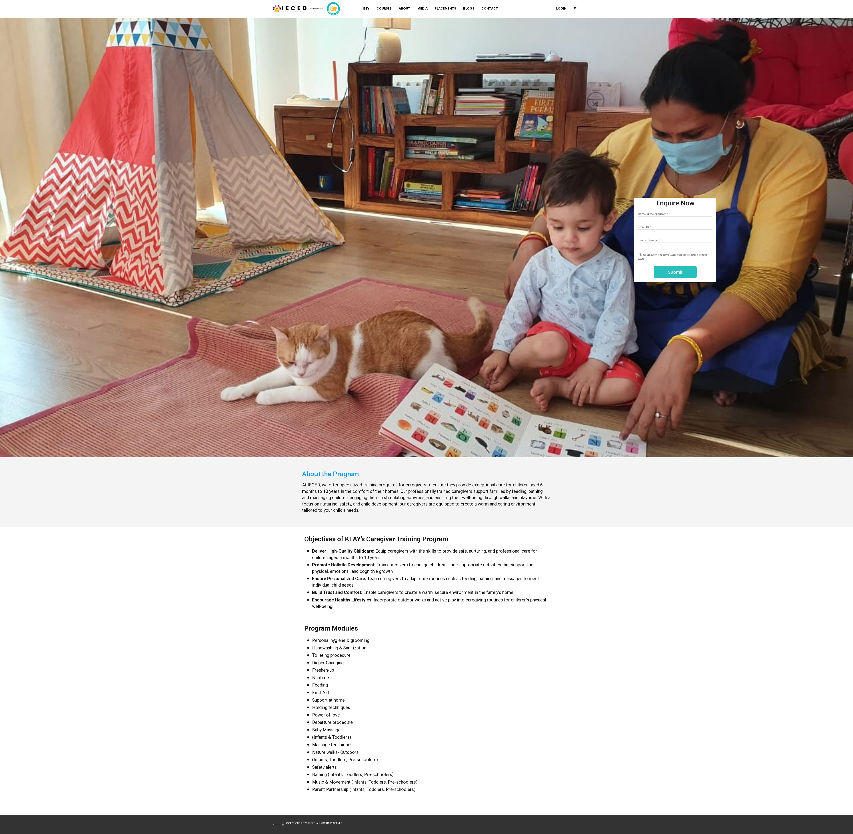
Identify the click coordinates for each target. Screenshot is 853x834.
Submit (675, 272)
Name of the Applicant (653, 213)
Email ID (644, 227)
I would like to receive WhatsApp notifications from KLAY (672, 256)
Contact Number (649, 240)
